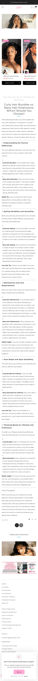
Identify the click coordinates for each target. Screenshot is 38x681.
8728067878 (6, 642)
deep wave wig (19, 100)
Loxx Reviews (6, 590)
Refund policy (6, 618)
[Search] (32, 7)
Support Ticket (7, 628)
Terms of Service (7, 615)
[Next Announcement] (35, 2)
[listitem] (19, 2)
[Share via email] (35, 519)
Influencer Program (8, 597)
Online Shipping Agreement (11, 625)
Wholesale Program (8, 600)
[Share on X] (32, 519)
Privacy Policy (6, 622)
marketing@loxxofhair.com (11, 638)
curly (5, 97)
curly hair (11, 97)
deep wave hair (29, 97)
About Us (5, 603)
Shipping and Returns (9, 612)
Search (4, 584)
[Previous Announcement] (3, 2)
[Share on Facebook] (29, 519)
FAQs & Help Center (8, 609)
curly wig (19, 97)
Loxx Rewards (6, 593)
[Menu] (3, 7)
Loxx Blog (5, 587)
